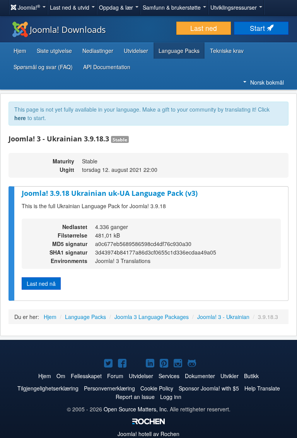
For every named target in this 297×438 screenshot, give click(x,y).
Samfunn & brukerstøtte (172, 7)
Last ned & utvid (70, 7)
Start (258, 28)
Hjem (20, 50)
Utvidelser (136, 50)
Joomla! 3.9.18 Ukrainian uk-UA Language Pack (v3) (110, 193)
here (20, 118)
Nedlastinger (97, 50)
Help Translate (262, 388)
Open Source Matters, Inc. (136, 409)
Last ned (203, 28)
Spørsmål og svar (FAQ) (43, 67)
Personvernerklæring (109, 388)
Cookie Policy (156, 388)
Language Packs (179, 50)
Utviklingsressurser (234, 7)
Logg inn (170, 397)
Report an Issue (135, 397)
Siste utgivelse (54, 50)
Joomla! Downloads (68, 29)
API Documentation (106, 67)
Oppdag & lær (117, 7)
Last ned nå (41, 283)
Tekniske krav (227, 50)
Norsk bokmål (267, 82)
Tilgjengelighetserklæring (48, 388)
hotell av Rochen (148, 434)
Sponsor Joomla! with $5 (209, 388)
